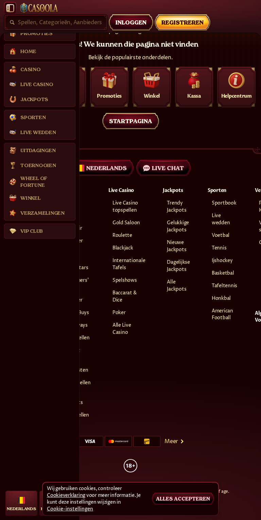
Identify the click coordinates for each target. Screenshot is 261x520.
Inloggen (131, 22)
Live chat (168, 168)
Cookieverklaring (66, 495)
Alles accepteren (183, 499)
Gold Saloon (126, 223)
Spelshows (124, 280)
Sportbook (224, 203)
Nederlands (106, 168)
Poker (119, 312)
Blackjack (122, 248)
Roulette (122, 235)
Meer (171, 441)
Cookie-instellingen (70, 509)
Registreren (182, 22)
